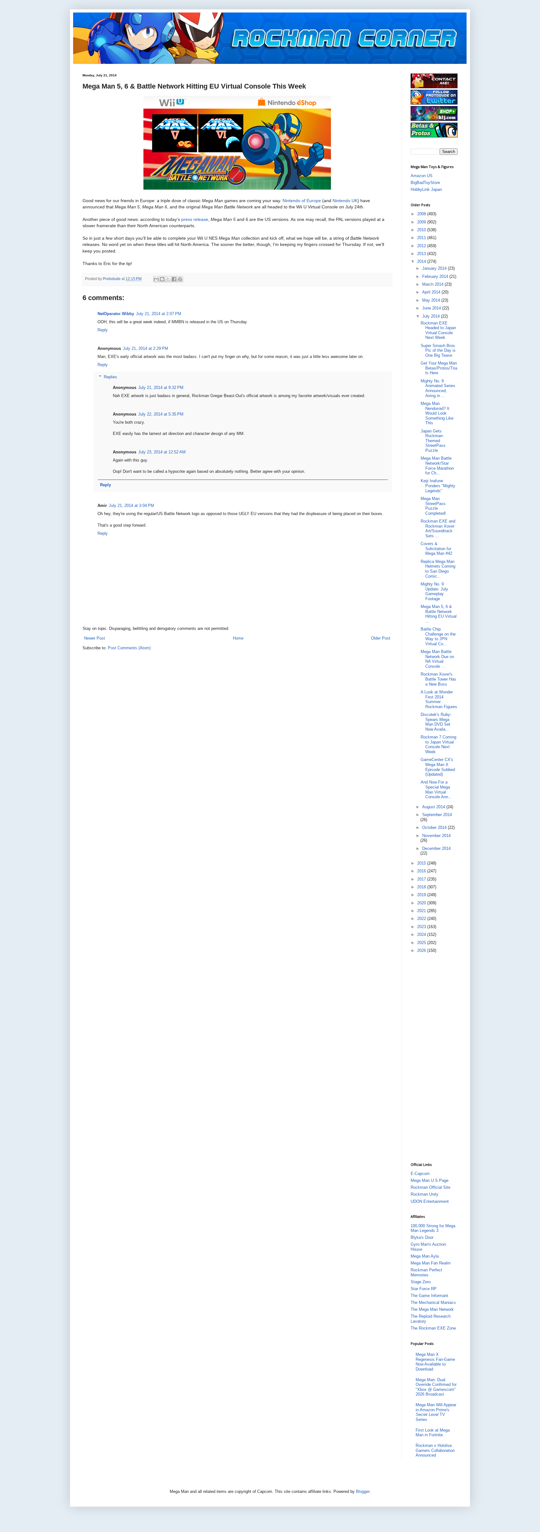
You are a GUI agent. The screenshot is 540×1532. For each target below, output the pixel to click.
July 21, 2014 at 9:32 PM (160, 387)
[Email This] (156, 279)
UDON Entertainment (430, 1201)
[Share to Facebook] (174, 279)
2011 (422, 237)
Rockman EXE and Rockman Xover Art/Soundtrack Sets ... (438, 528)
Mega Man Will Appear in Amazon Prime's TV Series (436, 1412)
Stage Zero (421, 1281)
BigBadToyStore (425, 182)
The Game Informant (429, 1295)
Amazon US (421, 175)
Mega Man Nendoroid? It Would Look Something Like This (437, 413)
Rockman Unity (424, 1194)
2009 (422, 222)
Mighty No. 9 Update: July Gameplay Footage (434, 591)
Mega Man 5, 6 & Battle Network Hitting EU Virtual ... (439, 614)
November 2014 (436, 835)
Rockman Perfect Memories (426, 1272)
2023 (422, 926)
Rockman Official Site (430, 1187)
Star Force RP (424, 1288)
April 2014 (432, 292)
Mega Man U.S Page (429, 1180)
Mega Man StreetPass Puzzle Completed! (433, 506)
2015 (422, 863)
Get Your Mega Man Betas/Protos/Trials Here (439, 368)
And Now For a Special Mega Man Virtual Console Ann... (436, 789)
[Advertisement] (436, 1057)
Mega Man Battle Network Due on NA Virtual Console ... (437, 659)
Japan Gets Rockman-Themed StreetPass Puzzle (433, 441)
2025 (422, 942)
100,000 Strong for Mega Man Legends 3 (433, 1228)
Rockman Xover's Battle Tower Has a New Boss (438, 679)
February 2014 (435, 276)
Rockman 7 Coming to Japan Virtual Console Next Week (438, 744)
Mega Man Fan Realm (431, 1263)
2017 (422, 879)
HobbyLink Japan (426, 189)
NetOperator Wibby (116, 313)
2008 (422, 214)
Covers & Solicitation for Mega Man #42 (436, 548)
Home (238, 638)
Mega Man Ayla (425, 1256)
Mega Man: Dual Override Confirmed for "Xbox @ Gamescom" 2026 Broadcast (436, 1387)
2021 (422, 910)
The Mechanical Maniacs (433, 1302)
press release (194, 219)
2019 (422, 894)
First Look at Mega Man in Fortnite (433, 1433)
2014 (422, 261)
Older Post (380, 638)
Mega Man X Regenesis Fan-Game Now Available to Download (435, 1361)
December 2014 (436, 848)
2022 (422, 918)
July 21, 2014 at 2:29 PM (145, 348)
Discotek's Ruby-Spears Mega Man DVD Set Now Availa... (436, 722)
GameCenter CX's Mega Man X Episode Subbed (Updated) (438, 767)
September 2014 (437, 814)
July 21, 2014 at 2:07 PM (158, 313)
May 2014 (431, 300)
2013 (422, 253)
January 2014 (435, 268)
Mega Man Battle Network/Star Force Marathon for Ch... (437, 465)
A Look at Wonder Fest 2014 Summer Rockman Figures (439, 699)
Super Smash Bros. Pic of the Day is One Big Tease (438, 350)
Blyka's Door (422, 1237)
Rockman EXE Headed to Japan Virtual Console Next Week (438, 330)
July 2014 (431, 316)
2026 (422, 950)
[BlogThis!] (162, 279)
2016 (422, 871)
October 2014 (435, 827)
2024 (422, 934)
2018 (422, 887)
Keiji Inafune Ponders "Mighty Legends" (438, 485)
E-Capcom (420, 1173)
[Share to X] (168, 279)
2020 (422, 903)
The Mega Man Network (432, 1309)
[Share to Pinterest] (180, 279)
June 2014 (432, 308)
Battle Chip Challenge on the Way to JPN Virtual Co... (438, 636)
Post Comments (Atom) (129, 648)
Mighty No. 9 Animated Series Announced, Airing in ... (438, 388)
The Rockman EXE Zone (433, 1328)
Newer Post (94, 638)
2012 (422, 245)
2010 (422, 229)
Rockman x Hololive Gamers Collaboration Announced (435, 1450)
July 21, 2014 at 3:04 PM (131, 505)
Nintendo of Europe (301, 200)
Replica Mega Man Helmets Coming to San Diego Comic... (438, 569)
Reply (103, 330)
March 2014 (433, 284)
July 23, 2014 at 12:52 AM (162, 452)
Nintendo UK (345, 200)
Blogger (362, 1491)
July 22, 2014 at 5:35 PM (160, 414)
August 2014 (434, 806)
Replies (110, 377)
